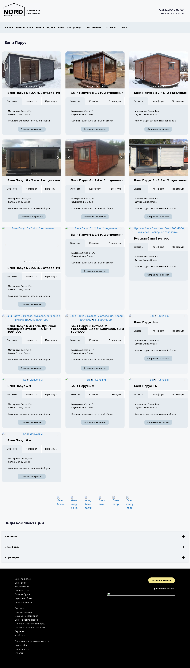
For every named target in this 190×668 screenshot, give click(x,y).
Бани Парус (15, 43)
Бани (8, 27)
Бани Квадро (44, 27)
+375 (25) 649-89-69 (171, 9)
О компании (93, 27)
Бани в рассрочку (69, 27)
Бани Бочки (23, 27)
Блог (124, 27)
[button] (5, 70)
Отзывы (111, 27)
